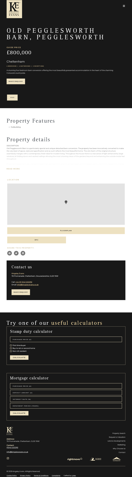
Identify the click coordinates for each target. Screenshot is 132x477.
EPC (36, 240)
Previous (2, 95)
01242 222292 (12, 448)
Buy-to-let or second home (23, 348)
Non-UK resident (19, 351)
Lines (74, 475)
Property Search (119, 433)
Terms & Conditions (41, 475)
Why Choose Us (119, 448)
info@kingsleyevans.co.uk (28, 285)
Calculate (19, 357)
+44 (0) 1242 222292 (23, 282)
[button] (123, 6)
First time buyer (19, 345)
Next (129, 95)
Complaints (56, 475)
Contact (122, 452)
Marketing (121, 445)
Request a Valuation (117, 437)
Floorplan (66, 230)
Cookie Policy (12, 475)
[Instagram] (8, 458)
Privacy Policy (25, 475)
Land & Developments (116, 441)
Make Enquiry (16, 81)
